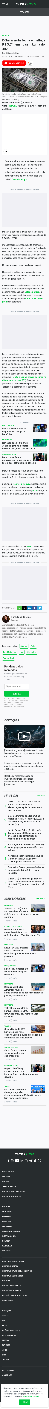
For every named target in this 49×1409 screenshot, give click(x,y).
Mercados (7, 440)
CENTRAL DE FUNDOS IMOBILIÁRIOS (17, 1271)
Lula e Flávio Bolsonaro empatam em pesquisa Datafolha (14, 431)
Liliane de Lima (12, 53)
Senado (7, 1086)
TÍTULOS (5, 1360)
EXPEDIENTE (7, 1177)
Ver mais (41, 795)
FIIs (3, 1321)
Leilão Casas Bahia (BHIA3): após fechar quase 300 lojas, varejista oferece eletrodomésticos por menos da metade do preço (25, 834)
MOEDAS (5, 1340)
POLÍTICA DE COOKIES (11, 1196)
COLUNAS (6, 1281)
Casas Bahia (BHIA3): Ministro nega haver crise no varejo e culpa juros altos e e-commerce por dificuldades (23, 1033)
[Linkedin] (22, 1160)
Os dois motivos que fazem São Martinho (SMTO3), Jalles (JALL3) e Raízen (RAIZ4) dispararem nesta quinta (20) (26, 820)
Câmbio (23, 646)
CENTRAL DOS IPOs (10, 1266)
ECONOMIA (6, 1221)
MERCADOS (7, 1212)
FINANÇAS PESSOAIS (11, 1231)
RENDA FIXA (7, 1226)
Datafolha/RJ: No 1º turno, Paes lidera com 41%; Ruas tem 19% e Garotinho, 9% (22, 932)
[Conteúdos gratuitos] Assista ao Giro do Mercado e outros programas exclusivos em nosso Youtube (23, 753)
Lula (21, 652)
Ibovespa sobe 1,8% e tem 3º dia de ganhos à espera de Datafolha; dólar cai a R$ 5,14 (18, 446)
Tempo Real (8, 658)
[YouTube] (17, 1160)
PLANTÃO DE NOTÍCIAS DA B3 (14, 1295)
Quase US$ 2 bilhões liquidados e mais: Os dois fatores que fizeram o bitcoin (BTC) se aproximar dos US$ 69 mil (26, 883)
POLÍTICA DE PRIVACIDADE (13, 1191)
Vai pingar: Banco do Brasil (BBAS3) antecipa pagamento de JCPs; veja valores (26, 847)
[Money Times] (25, 4)
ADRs (4, 1350)
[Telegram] (31, 1160)
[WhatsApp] (26, 1161)
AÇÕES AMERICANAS (11, 1330)
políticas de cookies (31, 1396)
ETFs (4, 1355)
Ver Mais (40, 898)
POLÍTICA (6, 1241)
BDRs (4, 1325)
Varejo (7, 1026)
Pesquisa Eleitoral (13, 926)
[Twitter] (39, 1161)
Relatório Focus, (21, 484)
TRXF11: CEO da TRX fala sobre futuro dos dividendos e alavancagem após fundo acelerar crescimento (25, 806)
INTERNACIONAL (9, 1236)
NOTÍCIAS (6, 1207)
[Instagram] (12, 1160)
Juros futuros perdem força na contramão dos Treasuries (15, 1053)
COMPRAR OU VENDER (11, 1286)
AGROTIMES (7, 1375)
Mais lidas (11, 795)
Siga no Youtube (16, 63)
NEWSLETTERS (8, 1300)
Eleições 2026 (8, 426)
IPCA (34, 490)
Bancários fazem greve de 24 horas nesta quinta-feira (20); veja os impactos (26, 870)
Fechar (24, 1402)
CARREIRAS (7, 1246)
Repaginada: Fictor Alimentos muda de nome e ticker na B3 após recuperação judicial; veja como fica (23, 991)
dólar (29, 546)
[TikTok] (35, 1161)
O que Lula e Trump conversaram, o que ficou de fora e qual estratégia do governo (19, 460)
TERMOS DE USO (9, 1186)
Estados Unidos (33, 292)
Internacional (9, 454)
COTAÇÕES (6, 1311)
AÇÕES (5, 1316)
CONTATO (6, 1182)
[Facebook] (8, 1160)
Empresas (8, 905)
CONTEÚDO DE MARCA (11, 1291)
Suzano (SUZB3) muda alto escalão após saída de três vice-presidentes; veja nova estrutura (21, 912)
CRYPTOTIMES (8, 1370)
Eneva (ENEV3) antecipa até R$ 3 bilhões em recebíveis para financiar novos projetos (20, 952)
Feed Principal (9, 652)
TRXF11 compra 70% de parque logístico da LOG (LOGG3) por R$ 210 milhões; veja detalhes (21, 1012)
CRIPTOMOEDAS (9, 1335)
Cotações (24, 12)
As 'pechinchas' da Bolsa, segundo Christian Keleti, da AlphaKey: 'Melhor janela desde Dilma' (25, 859)
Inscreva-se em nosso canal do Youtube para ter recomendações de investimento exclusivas (23, 766)
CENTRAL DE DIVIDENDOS (12, 1276)
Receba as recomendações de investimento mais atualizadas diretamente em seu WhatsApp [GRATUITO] (19, 780)
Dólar (5, 35)
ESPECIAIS (6, 1251)
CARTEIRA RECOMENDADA (13, 1261)
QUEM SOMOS (8, 1172)
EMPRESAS (6, 1216)
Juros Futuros (11, 1047)
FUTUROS (6, 1345)
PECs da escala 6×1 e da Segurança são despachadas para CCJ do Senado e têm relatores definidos (22, 1093)
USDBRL (12, 105)
